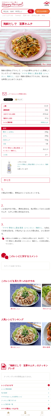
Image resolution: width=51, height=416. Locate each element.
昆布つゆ (26, 15)
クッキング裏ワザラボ (8, 400)
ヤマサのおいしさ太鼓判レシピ (11, 397)
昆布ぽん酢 (36, 15)
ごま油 (5, 155)
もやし (5, 136)
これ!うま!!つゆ (7, 15)
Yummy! (18, 15)
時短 (43, 15)
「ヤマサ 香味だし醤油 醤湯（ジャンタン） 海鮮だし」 (22, 228)
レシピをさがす (7, 385)
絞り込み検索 (41, 11)
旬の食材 (4, 393)
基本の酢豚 (46, 347)
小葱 (4, 144)
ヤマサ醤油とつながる (10, 408)
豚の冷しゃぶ (15, 309)
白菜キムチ (6, 140)
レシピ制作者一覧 (7, 404)
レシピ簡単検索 (6, 389)
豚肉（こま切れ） (9, 132)
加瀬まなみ (44, 122)
